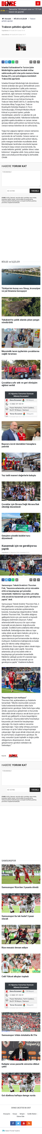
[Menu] (38, 3)
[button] (31, 62)
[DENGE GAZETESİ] (9, 3)
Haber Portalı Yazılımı (12, 1131)
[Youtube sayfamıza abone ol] (23, 1123)
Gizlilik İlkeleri (32, 1114)
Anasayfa (7, 19)
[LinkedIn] (9, 62)
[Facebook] (3, 62)
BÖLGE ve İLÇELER (20, 19)
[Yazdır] (16, 62)
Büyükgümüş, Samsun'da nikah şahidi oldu (24, 11)
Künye (15, 1114)
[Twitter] (6, 62)
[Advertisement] (21, 234)
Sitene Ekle (20, 1116)
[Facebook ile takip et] (13, 1123)
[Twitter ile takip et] (18, 1123)
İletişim (22, 1114)
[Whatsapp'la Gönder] (13, 62)
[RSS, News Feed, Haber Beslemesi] (29, 1123)
